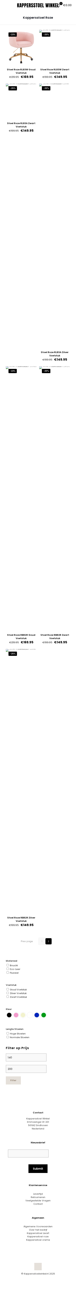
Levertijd (38, 1194)
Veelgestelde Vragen (38, 1200)
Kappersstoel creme (38, 1240)
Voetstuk (11, 985)
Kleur (9, 1009)
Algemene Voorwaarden (38, 1226)
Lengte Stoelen (14, 1029)
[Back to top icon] (38, 1266)
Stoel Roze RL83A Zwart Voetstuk (21, 125)
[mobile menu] (5, 5)
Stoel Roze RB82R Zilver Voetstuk (21, 919)
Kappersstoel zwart (38, 1233)
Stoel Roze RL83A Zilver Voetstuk (55, 354)
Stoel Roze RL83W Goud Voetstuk (21, 71)
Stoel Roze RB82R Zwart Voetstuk (54, 636)
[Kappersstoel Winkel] (38, 5)
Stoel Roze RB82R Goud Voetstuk (21, 636)
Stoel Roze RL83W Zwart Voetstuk (54, 71)
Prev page (27, 941)
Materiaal (11, 961)
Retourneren (38, 1197)
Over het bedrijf (38, 1229)
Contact (38, 1204)
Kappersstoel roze (38, 1236)
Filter (13, 1080)
